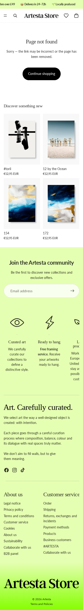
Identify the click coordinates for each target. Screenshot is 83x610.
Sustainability (13, 541)
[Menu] (5, 16)
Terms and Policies (41, 604)
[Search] (15, 16)
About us (10, 535)
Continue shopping (41, 74)
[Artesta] (41, 16)
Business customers (57, 540)
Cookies (9, 529)
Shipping (49, 509)
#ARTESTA (51, 546)
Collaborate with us (17, 547)
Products (49, 534)
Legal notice (12, 503)
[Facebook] (6, 470)
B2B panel (11, 554)
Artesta (46, 599)
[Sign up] (72, 291)
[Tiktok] (22, 470)
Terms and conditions (19, 516)
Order (47, 503)
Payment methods (56, 527)
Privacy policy (13, 509)
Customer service (16, 522)
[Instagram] (14, 470)
